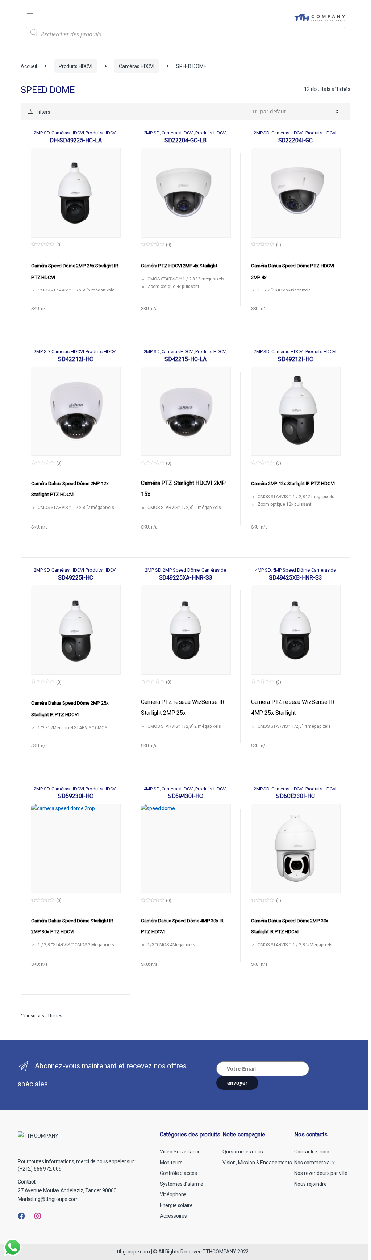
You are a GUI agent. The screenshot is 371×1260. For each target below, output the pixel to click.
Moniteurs (171, 1162)
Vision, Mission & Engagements (257, 1162)
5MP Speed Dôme (291, 570)
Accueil (29, 66)
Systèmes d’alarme (182, 1184)
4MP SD (263, 570)
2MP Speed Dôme (181, 570)
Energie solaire (176, 1205)
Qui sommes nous (242, 1152)
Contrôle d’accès (178, 1173)
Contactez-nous (312, 1152)
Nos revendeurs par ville (320, 1173)
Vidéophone (173, 1194)
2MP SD (42, 132)
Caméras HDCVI (136, 66)
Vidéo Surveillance (180, 1152)
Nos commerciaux (314, 1162)
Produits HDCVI (75, 66)
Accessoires (173, 1216)
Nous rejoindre (310, 1184)
